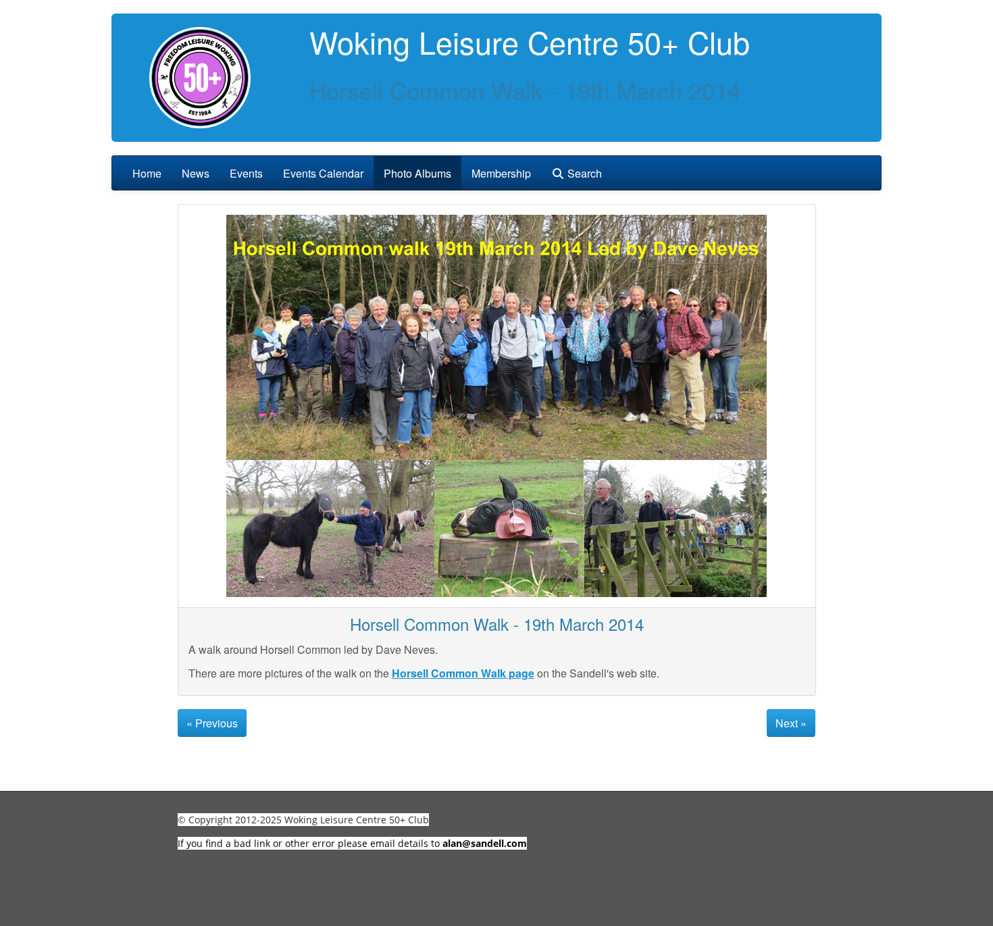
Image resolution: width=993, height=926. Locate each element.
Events (246, 173)
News (195, 173)
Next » (791, 723)
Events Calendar (323, 173)
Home (146, 173)
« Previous (212, 723)
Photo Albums (417, 173)
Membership (501, 173)
